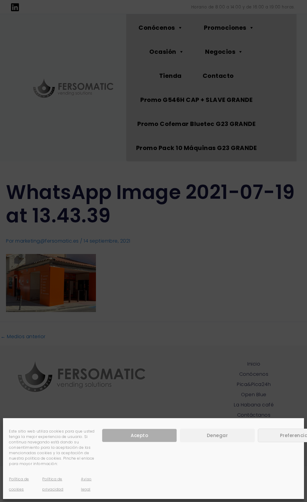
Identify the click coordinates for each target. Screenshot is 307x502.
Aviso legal (86, 484)
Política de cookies (19, 484)
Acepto (139, 435)
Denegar (217, 435)
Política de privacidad (52, 484)
